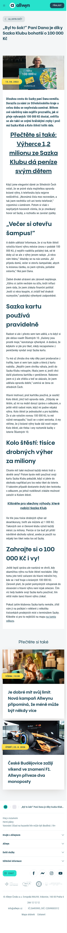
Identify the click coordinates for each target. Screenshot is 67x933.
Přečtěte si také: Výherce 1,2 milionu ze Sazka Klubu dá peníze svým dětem (33, 153)
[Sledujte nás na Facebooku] (33, 873)
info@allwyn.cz (15, 908)
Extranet (41, 914)
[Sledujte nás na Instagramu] (51, 873)
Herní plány (8, 822)
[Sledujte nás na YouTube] (60, 873)
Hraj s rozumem (10, 818)
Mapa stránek (28, 914)
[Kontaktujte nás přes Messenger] (42, 873)
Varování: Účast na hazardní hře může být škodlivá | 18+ (29, 825)
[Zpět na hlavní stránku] (12, 5)
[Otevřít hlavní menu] (4, 5)
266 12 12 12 (33, 902)
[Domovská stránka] (5, 807)
